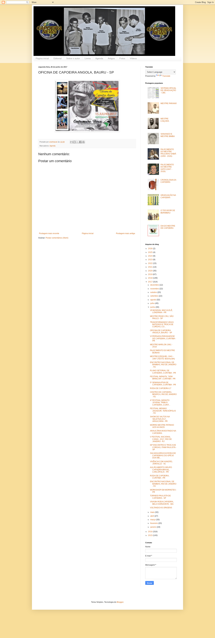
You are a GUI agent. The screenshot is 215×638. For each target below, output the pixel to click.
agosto (153, 300)
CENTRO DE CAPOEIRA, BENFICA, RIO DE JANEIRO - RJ (163, 394)
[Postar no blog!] (74, 142)
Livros (88, 58)
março (153, 520)
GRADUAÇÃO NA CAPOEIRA (168, 196)
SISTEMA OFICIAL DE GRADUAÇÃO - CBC (168, 90)
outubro (153, 292)
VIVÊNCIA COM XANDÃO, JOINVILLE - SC (161, 462)
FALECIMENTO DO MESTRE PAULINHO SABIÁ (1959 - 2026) (168, 152)
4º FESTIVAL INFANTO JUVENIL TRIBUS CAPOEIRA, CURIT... (160, 402)
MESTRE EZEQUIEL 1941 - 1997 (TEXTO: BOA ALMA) (162, 357)
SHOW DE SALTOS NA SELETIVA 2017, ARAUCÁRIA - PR (160, 419)
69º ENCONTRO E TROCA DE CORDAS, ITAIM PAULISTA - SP (163, 447)
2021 (150, 267)
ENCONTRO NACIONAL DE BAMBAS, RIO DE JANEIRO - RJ (163, 364)
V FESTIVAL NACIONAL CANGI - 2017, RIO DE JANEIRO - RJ (161, 439)
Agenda (99, 58)
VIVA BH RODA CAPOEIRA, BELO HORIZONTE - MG (162, 503)
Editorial (58, 58)
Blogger (120, 602)
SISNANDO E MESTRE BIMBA (168, 135)
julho (152, 303)
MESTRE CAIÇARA (165, 120)
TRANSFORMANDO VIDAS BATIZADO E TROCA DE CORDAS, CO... (162, 324)
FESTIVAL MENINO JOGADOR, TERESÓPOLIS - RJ (163, 410)
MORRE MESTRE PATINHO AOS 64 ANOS (162, 426)
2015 (150, 535)
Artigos (111, 58)
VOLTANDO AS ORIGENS (161, 508)
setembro (154, 296)
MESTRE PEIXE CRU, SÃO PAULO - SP (161, 317)
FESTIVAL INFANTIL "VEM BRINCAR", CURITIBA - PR (162, 377)
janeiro (153, 527)
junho (153, 307)
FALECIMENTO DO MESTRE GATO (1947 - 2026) (167, 168)
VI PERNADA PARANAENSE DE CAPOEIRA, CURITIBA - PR (163, 338)
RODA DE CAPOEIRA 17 (160, 388)
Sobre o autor (73, 58)
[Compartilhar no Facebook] (80, 142)
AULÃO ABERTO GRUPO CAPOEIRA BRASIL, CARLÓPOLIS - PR (161, 469)
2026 (150, 248)
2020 (150, 271)
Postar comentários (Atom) (57, 238)
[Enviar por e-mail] (71, 142)
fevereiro (154, 523)
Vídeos (133, 58)
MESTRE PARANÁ (169, 103)
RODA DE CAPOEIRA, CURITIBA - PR (159, 477)
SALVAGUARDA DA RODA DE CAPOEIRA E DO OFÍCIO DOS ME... (163, 455)
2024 (150, 256)
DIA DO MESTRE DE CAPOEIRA (168, 227)
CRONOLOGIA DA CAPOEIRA (168, 181)
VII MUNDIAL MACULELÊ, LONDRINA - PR (161, 311)
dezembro (154, 285)
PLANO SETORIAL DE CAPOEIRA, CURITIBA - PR (163, 371)
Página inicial (42, 58)
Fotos (122, 58)
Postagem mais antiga (125, 233)
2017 (150, 282)
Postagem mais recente (49, 233)
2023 (150, 259)
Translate (166, 76)
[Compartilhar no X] (77, 142)
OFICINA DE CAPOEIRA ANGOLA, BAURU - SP (161, 331)
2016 (150, 531)
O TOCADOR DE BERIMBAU (168, 211)
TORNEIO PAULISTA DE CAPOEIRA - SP (160, 497)
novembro (154, 289)
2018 (150, 278)
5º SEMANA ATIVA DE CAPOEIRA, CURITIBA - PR (163, 383)
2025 (150, 252)
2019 (150, 274)
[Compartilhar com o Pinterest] (83, 142)
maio (152, 512)
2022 (150, 263)
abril (152, 516)
